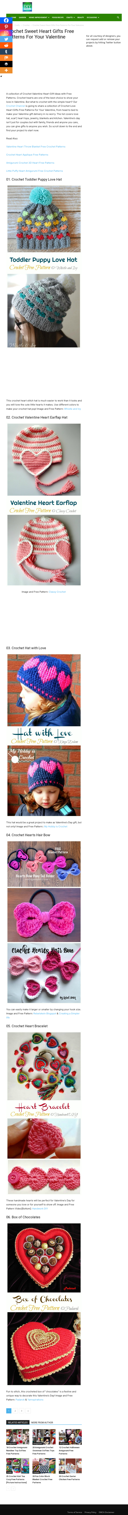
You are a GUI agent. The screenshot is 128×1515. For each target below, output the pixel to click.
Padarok (20, 1399)
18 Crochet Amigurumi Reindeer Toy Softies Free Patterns (16, 1450)
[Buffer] (6, 64)
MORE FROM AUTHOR (42, 1422)
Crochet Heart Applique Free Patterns (27, 154)
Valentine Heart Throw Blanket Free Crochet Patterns (35, 146)
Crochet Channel (16, 105)
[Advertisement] (85, 7)
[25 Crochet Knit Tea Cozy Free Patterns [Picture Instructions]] (17, 1466)
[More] (6, 70)
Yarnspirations (35, 1399)
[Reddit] (6, 45)
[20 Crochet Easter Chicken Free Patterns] (70, 1466)
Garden (22, 17)
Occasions (92, 17)
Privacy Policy (90, 1512)
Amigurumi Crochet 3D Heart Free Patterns (30, 162)
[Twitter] (6, 39)
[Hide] (1, 76)
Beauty (80, 17)
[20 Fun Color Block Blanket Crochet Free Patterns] (43, 1466)
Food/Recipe (58, 17)
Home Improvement (38, 17)
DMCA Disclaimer (106, 1512)
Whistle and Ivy (72, 408)
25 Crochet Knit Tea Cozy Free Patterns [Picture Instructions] (16, 1479)
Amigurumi (11, 1443)
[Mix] (6, 58)
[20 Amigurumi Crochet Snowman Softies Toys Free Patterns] (43, 1437)
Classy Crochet (57, 591)
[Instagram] (6, 33)
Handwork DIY (40, 1208)
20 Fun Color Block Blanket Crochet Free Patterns (42, 1479)
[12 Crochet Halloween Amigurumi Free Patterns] (70, 1437)
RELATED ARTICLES (18, 1422)
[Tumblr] (6, 51)
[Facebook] (6, 20)
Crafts (69, 17)
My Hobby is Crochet (55, 826)
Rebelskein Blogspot (44, 1013)
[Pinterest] (6, 27)
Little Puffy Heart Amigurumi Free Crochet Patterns (34, 170)
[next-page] (13, 1489)
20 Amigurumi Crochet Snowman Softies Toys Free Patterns (43, 1450)
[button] (118, 17)
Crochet (26, 25)
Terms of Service (74, 1512)
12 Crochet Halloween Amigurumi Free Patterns (69, 1450)
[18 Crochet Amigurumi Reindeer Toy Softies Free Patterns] (17, 1437)
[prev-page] (8, 1489)
